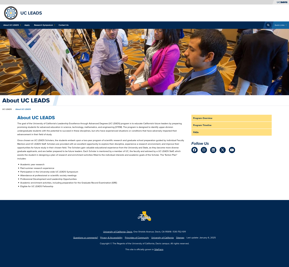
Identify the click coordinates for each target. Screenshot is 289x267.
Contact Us (63, 25)
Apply (27, 25)
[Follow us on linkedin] (213, 150)
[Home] (10, 12)
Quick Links (279, 25)
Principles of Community (137, 237)
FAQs (196, 132)
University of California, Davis (117, 231)
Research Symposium (43, 25)
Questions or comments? (85, 237)
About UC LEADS (11, 25)
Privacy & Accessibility (111, 237)
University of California (162, 237)
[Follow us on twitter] (223, 150)
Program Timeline (202, 125)
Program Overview (202, 118)
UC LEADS (31, 13)
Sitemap (180, 237)
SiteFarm (158, 249)
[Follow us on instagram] (204, 150)
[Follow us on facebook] (194, 150)
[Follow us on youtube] (232, 150)
